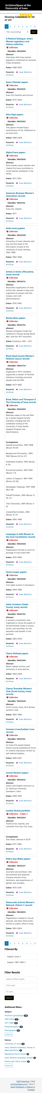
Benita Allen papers (15, 317)
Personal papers (13, 1026)
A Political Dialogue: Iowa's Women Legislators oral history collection (19, 41)
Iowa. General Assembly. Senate (20, 1057)
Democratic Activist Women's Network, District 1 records (20, 904)
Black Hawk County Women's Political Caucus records (20, 357)
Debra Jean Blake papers (18, 858)
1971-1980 (11, 1023)
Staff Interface (22, 1081)
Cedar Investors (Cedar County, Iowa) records (17, 606)
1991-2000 (11, 1019)
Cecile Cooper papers (16, 571)
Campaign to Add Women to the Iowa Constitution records (20, 535)
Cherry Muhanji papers (17, 653)
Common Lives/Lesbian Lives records (20, 731)
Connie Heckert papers (17, 772)
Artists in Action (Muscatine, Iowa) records (20, 273)
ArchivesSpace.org (18, 1084)
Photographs (12, 1030)
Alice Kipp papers (14, 114)
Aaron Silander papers (17, 82)
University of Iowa (14, 1044)
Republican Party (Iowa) (16, 1054)
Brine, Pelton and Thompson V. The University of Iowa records (21, 401)
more (8, 1034)
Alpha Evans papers (15, 152)
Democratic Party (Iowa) (17, 1061)
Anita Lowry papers (15, 228)
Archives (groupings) (16, 1015)
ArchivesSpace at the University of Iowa (18, 7)
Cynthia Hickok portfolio (18, 810)
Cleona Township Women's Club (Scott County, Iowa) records (19, 691)
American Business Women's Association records (20, 194)
